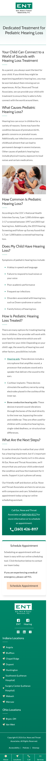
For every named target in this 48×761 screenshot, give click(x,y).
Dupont (10, 664)
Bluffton (10, 653)
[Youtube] (18, 631)
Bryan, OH (11, 718)
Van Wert (10, 724)
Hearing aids (13, 358)
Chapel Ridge (12, 658)
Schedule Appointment (24, 585)
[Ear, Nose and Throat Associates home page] (24, 7)
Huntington (12, 670)
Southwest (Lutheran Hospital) (16, 678)
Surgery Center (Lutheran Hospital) (17, 688)
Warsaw (10, 701)
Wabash (10, 696)
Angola (9, 647)
